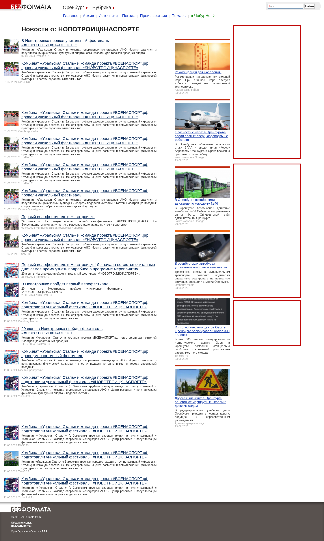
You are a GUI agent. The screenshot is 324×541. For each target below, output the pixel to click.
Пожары (178, 15)
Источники (108, 15)
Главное (70, 15)
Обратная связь (21, 522)
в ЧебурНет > (203, 15)
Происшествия (153, 15)
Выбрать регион (21, 526)
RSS (44, 531)
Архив (88, 15)
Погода (129, 15)
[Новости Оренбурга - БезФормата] (26, 5)
